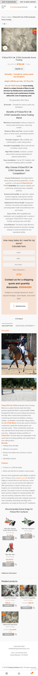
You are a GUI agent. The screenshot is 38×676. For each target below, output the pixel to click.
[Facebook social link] (17, 659)
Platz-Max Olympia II (28, 528)
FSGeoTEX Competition (28, 598)
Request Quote (8, 538)
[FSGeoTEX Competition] (28, 590)
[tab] (7, 325)
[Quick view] (16, 538)
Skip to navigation (9, 2)
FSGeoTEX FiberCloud (10, 624)
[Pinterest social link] (21, 659)
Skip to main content (28, 2)
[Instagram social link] (19, 659)
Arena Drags (10, 532)
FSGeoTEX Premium (10, 598)
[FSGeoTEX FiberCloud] (10, 617)
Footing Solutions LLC (15, 667)
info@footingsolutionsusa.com (19, 648)
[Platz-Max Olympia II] (28, 521)
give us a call (22, 478)
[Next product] (6, 24)
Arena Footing (10, 600)
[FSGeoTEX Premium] (10, 590)
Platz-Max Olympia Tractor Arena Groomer (10, 529)
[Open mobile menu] (36, 7)
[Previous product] (2, 24)
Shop (9, 17)
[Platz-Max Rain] (10, 547)
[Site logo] (19, 7)
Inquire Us (19, 69)
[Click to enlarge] (5, 48)
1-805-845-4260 (19, 646)
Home (3, 17)
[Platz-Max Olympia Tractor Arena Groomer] (10, 521)
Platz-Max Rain (10, 554)
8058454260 (20, 306)
